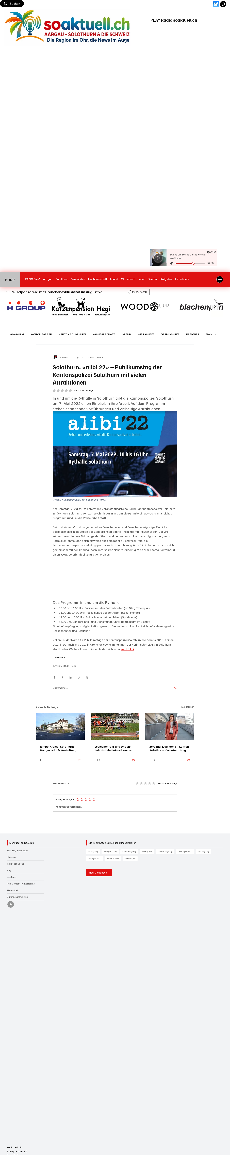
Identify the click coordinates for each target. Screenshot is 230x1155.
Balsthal (114, 858)
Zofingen (111, 851)
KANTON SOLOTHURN (72, 334)
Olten (94, 851)
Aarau (148, 851)
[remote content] (115, 578)
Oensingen (186, 851)
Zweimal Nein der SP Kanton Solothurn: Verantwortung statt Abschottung (169, 748)
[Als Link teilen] (79, 677)
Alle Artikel (17, 334)
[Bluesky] (216, 4)
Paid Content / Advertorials (21, 883)
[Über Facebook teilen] (54, 677)
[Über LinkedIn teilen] (70, 677)
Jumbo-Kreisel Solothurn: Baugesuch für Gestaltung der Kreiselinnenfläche (58, 748)
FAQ (9, 870)
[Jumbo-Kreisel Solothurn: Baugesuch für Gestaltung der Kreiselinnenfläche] (60, 726)
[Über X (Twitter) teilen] (62, 677)
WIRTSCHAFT (146, 334)
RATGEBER (192, 334)
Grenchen (166, 851)
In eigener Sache (15, 863)
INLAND (126, 334)
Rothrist (131, 858)
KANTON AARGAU (41, 334)
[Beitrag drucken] (87, 677)
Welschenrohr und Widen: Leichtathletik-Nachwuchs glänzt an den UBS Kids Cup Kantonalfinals (114, 748)
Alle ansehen (187, 706)
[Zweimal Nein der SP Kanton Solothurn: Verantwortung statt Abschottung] (169, 726)
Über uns (11, 857)
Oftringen (95, 858)
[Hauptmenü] (219, 279)
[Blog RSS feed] (10, 904)
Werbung (11, 877)
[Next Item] (214, 306)
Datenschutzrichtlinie (17, 896)
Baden (204, 851)
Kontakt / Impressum (17, 850)
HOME (10, 279)
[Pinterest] (223, 4)
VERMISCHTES (170, 334)
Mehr (209, 334)
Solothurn (60, 657)
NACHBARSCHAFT (103, 334)
